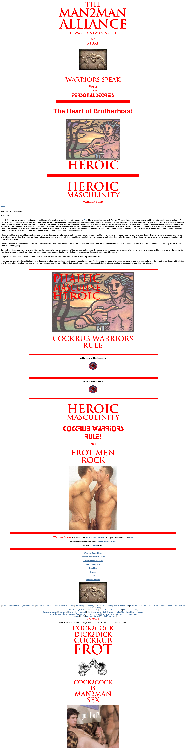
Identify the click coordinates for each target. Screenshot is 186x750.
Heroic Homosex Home (57, 614)
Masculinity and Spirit (131, 610)
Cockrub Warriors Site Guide (93, 557)
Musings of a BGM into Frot (118, 606)
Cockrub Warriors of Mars (64, 606)
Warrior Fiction (166, 606)
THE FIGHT (40, 606)
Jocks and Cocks (50, 612)
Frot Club (93, 576)
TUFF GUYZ (100, 606)
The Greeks (72, 612)
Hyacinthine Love (28, 606)
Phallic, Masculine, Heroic (125, 612)
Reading (140, 612)
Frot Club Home (131, 614)
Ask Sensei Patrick (151, 606)
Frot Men (93, 568)
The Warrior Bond (94, 612)
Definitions (74, 616)
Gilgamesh (62, 612)
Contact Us (98, 616)
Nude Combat (108, 612)
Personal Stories (93, 580)
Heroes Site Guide (53, 610)
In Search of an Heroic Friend (110, 610)
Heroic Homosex (93, 564)
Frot (85, 220)
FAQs (95, 545)
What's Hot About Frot (107, 542)
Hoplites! (82, 612)
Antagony (90, 606)
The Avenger (80, 606)
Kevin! (49, 606)
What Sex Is (93, 610)
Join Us (89, 616)
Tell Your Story (110, 616)
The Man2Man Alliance (94, 537)
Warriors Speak (136, 606)
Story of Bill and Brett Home (112, 614)
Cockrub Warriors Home (78, 614)
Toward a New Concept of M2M (74, 610)
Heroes (93, 572)
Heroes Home (94, 614)
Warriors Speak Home (93, 553)
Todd (3, 207)
